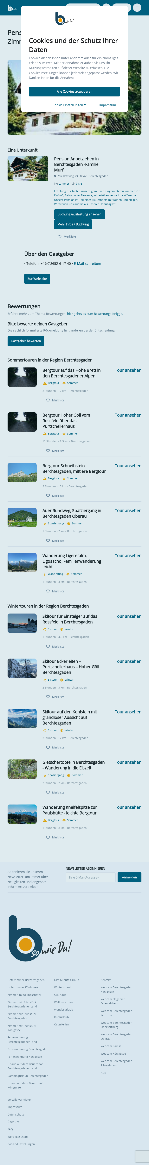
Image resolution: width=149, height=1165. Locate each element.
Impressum (107, 105)
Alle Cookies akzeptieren (74, 91)
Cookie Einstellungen (68, 105)
